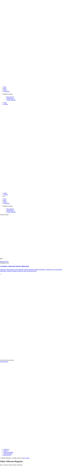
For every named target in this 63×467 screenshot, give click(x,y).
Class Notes (6, 91)
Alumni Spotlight (11, 100)
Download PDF (4, 361)
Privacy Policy (26, 458)
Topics (5, 102)
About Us (5, 450)
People (5, 90)
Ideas (4, 88)
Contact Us (6, 449)
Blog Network (10, 97)
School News (10, 98)
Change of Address (8, 452)
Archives (5, 104)
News (4, 87)
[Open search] (4, 196)
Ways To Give (7, 455)
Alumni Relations (7, 453)
